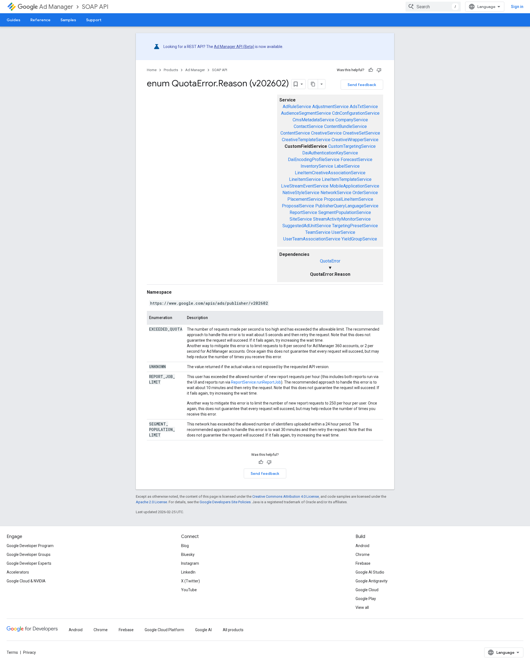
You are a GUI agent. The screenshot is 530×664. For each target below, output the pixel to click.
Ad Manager (56, 6)
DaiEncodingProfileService (314, 159)
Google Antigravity (372, 581)
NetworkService (335, 192)
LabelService (347, 166)
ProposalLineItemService (348, 199)
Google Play (366, 598)
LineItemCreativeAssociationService (330, 172)
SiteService (301, 219)
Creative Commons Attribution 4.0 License (285, 496)
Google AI (203, 630)
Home (152, 70)
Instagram (190, 563)
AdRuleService (297, 106)
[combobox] (433, 7)
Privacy (29, 652)
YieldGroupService (359, 239)
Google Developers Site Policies (225, 502)
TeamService (317, 232)
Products (171, 70)
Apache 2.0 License (151, 502)
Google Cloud (367, 590)
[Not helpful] (379, 70)
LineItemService (305, 179)
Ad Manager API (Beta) (234, 46)
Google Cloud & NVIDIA (26, 581)
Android (362, 545)
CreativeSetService (361, 133)
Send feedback (362, 84)
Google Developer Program (30, 545)
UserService (343, 232)
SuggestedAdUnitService (306, 225)
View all (362, 607)
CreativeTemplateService (306, 139)
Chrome (363, 554)
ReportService (303, 212)
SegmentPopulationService (344, 212)
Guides (13, 19)
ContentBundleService (345, 126)
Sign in (517, 6)
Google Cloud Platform (164, 630)
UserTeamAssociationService (311, 239)
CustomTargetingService (352, 146)
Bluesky (188, 554)
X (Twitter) (190, 581)
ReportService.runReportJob (256, 382)
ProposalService (298, 205)
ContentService (295, 133)
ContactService (308, 126)
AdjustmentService (330, 106)
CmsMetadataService (313, 119)
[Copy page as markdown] (313, 84)
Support (93, 19)
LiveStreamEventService (304, 186)
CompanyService (351, 119)
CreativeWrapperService (355, 139)
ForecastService (356, 159)
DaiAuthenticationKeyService (330, 153)
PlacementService (305, 199)
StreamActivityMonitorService (342, 219)
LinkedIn (188, 572)
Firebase (363, 563)
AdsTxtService (364, 106)
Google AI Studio (370, 572)
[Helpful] (371, 70)
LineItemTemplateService (347, 179)
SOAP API (95, 6)
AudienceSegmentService (306, 113)
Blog (185, 545)
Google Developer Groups (29, 554)
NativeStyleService (300, 192)
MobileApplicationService (354, 186)
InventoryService (317, 166)
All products (233, 630)
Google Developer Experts (29, 563)
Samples (68, 19)
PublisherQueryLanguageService (346, 205)
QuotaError (330, 261)
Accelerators (18, 572)
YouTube (189, 590)
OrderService (365, 192)
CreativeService (326, 133)
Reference (40, 19)
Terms (12, 652)
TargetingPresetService (355, 225)
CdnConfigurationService (356, 113)
